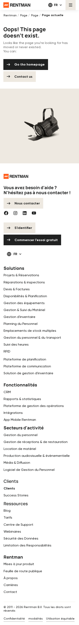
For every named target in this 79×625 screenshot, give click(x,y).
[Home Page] (16, 5)
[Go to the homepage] (16, 176)
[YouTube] (33, 213)
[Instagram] (15, 213)
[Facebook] (6, 213)
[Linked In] (24, 213)
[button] (55, 5)
